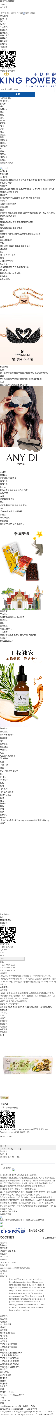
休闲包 (45, 373)
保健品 (3, 515)
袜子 (2, 771)
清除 (9, 98)
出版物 (3, 1381)
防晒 (53, 180)
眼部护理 (38, 180)
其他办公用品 (5, 795)
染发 (6, 192)
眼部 (2, 225)
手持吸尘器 (9, 641)
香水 (2, 106)
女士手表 (11, 255)
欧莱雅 (3, 104)
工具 (2, 243)
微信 (16, 1108)
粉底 (2, 112)
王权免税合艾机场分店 (9, 1364)
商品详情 (3, 1243)
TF (1, 149)
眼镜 (2, 258)
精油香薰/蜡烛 (6, 617)
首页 (2, 801)
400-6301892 (6, 1400)
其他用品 (11, 756)
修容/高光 (51, 213)
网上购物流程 (5, 1324)
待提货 (3, 24)
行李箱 (9, 385)
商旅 (2, 382)
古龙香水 (24, 234)
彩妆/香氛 (4, 207)
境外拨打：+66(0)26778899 (12, 1395)
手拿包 (9, 373)
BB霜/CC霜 (21, 213)
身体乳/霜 (14, 189)
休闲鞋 (3, 777)
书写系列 (3, 789)
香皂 (2, 189)
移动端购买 (5, 1111)
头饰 (27, 267)
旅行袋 (15, 385)
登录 (2, 16)
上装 (6, 765)
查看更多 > (4, 1010)
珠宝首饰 (3, 264)
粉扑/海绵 (4, 246)
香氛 (2, 231)
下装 (2, 765)
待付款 (3, 21)
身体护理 (3, 186)
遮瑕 (14, 216)
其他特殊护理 (48, 189)
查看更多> (4, 987)
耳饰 (14, 267)
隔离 (10, 216)
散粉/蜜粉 (38, 213)
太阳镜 (3, 261)
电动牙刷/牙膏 (14, 635)
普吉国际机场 (33, 1007)
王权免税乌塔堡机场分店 (10, 1367)
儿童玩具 (3, 756)
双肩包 (15, 373)
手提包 (21, 373)
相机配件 (10, 735)
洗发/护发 (23, 189)
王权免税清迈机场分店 (9, 1361)
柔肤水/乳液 (13, 180)
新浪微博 (10, 1108)
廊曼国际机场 (21, 1007)
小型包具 (38, 373)
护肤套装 (3, 183)
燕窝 (2, 518)
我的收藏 (3, 33)
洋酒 (2, 511)
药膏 (26, 490)
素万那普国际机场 (7, 1007)
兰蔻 (2, 137)
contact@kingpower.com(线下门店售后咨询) (18, 1409)
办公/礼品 (4, 780)
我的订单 (3, 19)
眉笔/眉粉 (4, 228)
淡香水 (17, 234)
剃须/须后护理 (6, 198)
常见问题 (3, 41)
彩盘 (2, 240)
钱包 (32, 373)
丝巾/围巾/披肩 (10, 273)
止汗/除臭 (36, 234)
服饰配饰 (3, 270)
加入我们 (3, 1386)
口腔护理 (32, 635)
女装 (2, 762)
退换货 (3, 1327)
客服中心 (3, 38)
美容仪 (9, 204)
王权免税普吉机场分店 (9, 1358)
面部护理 (3, 177)
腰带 (2, 273)
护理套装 (38, 189)
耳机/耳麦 (4, 747)
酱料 (2, 524)
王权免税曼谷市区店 (8, 1344)
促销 (2, 809)
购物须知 (3, 44)
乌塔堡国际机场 (45, 1007)
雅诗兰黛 (3, 146)
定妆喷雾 (3, 213)
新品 (2, 806)
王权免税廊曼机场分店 (9, 1355)
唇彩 (10, 222)
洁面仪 (3, 204)
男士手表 (3, 255)
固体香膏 (3, 234)
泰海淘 (3, 818)
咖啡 (6, 499)
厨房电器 (3, 626)
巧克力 (3, 505)
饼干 (20, 505)
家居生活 (3, 611)
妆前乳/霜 (4, 216)
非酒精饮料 (17, 511)
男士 (2, 376)
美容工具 (3, 201)
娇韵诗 (3, 151)
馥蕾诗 (3, 154)
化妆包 (23, 246)
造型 (26, 635)
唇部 (2, 219)
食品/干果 (4, 493)
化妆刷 (11, 246)
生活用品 (3, 614)
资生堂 (3, 135)
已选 (8, 1251)
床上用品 (16, 617)
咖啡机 (3, 629)
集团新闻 (3, 1378)
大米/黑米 (8, 524)
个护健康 (3, 632)
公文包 (3, 385)
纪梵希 (3, 123)
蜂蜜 (2, 499)
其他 (14, 204)
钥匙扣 (3, 279)
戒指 (2, 267)
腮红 (2, 115)
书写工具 (3, 792)
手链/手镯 (21, 267)
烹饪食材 (20, 524)
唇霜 (2, 222)
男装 (2, 768)
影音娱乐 (3, 744)
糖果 (8, 505)
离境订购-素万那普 (8, 1)
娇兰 (2, 132)
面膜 (49, 180)
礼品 (2, 783)
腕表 (2, 252)
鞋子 (2, 774)
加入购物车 (12, 1212)
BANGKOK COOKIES (9, 1129)
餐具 (2, 623)
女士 (2, 370)
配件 (20, 385)
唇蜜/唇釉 (21, 222)
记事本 (11, 792)
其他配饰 (3, 276)
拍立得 (3, 735)
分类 (6, 168)
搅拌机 (9, 629)
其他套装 (8, 240)
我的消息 (3, 30)
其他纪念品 (4, 490)
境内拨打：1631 (7, 1392)
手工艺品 (13, 490)
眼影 (10, 228)
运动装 (15, 771)
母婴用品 (3, 750)
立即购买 (3, 1212)
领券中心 (3, 815)
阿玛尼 (3, 121)
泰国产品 (3, 481)
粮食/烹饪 (4, 521)
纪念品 (3, 487)
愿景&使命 (4, 1372)
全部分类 (3, 171)
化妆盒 (17, 246)
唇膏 (14, 222)
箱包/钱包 (4, 367)
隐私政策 (3, 1339)
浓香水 (11, 234)
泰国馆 (3, 472)
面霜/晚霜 (31, 180)
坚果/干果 (14, 505)
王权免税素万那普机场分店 (11, 1353)
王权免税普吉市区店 (8, 1347)
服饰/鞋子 (4, 759)
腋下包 (3, 373)
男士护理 (3, 195)
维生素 (7, 518)
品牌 (2, 812)
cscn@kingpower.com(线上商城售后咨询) (17, 1406)
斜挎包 (27, 373)
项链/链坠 (8, 267)
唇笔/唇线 (29, 222)
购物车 (3, 160)
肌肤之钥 (3, 157)
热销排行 (3, 804)
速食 (14, 524)
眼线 (14, 228)
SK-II (2, 126)
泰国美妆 (3, 475)
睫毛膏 (19, 228)
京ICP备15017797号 (44, 1414)
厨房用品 (3, 620)
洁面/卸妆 (4, 180)
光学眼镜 (10, 261)
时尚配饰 (3, 249)
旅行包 (25, 385)
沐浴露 (7, 189)
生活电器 (3, 638)
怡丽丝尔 (3, 109)
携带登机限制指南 (7, 1333)
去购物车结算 (5, 920)
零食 (2, 502)
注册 (6, 16)
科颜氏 (3, 143)
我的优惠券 (4, 36)
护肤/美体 (4, 174)
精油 (2, 192)
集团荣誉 (3, 1384)
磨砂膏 (15, 192)
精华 (45, 180)
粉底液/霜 (12, 213)
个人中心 (3, 27)
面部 (2, 210)
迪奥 (2, 129)
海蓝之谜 (3, 140)
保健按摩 (3, 635)
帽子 (19, 273)
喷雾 (10, 183)
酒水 (2, 509)
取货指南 (3, 47)
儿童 (2, 753)
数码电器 (3, 729)
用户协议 (3, 1336)
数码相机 (3, 732)
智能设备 (3, 738)
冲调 (2, 496)
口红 (2, 118)
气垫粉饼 (30, 213)
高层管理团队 (5, 1375)
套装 (30, 234)
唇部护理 (22, 180)
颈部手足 (31, 189)
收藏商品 (4, 1104)
